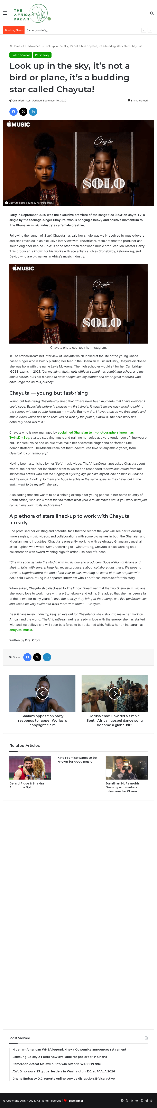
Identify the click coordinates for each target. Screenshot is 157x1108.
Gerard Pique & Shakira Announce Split (26, 785)
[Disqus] (78, 859)
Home (16, 46)
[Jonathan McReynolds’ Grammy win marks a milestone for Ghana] (127, 768)
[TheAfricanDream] (31, 13)
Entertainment (32, 46)
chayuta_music (20, 630)
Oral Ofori (18, 100)
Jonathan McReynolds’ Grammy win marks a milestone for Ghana (123, 787)
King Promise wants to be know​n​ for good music (77, 759)
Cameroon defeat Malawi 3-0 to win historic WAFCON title (64, 30)
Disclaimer (76, 1100)
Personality (42, 55)
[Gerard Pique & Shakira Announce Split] (30, 768)
